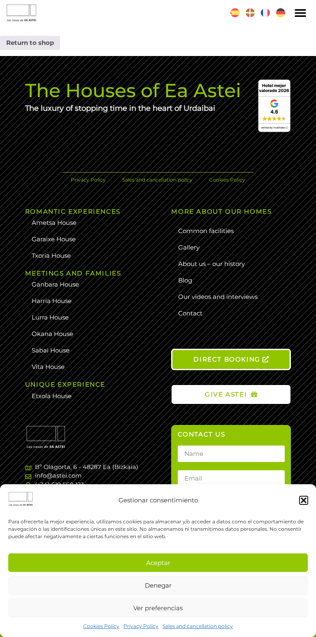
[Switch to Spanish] (234, 12)
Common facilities (206, 231)
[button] (304, 500)
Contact (190, 313)
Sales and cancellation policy (198, 626)
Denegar (158, 585)
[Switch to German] (280, 12)
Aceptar (158, 563)
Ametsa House (54, 222)
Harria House (52, 301)
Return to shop (30, 43)
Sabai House (51, 350)
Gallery (189, 247)
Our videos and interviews (218, 297)
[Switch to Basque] (250, 12)
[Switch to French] (265, 12)
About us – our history (211, 264)
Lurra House (50, 317)
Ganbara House (55, 284)
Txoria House (51, 255)
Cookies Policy (101, 626)
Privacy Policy (140, 626)
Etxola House (52, 396)
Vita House (48, 367)
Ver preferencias (158, 608)
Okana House (52, 334)
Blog (185, 280)
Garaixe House (54, 239)
